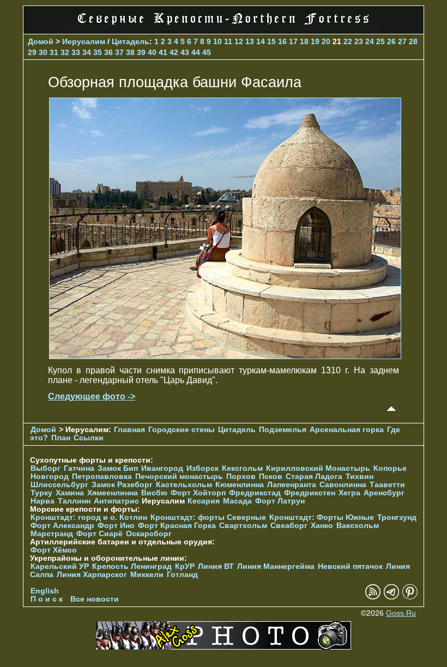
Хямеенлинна (112, 493)
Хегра (349, 493)
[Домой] (223, 27)
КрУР (185, 566)
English (45, 591)
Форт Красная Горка (177, 526)
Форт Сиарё (99, 534)
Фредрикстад (255, 493)
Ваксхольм (357, 526)
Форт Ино (116, 526)
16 (282, 41)
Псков (270, 476)
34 (86, 52)
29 (32, 52)
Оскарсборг (149, 534)
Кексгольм (242, 468)
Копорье (390, 468)
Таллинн (74, 501)
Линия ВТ (216, 566)
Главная (129, 430)
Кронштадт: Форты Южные (321, 517)
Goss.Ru (401, 613)
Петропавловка (102, 476)
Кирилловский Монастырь (318, 468)
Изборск (202, 468)
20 (326, 41)
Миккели (147, 575)
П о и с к (47, 599)
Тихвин (359, 476)
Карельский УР (60, 566)
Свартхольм (243, 526)
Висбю (154, 493)
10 (217, 41)
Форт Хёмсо (54, 550)
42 (174, 52)
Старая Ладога (314, 476)
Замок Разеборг (122, 485)
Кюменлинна (239, 485)
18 (304, 41)
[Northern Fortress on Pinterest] (410, 597)
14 (260, 41)
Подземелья (282, 430)
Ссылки (89, 438)
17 (293, 41)
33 (75, 52)
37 (119, 52)
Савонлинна (342, 485)
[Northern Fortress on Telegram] (391, 597)
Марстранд (52, 534)
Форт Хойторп (198, 493)
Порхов (241, 476)
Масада (237, 501)
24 (369, 41)
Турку (41, 493)
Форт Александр (62, 526)
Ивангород (162, 468)
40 (152, 52)
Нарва (43, 501)
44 (195, 52)
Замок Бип (118, 468)
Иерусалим (83, 41)
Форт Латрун (280, 501)
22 (347, 41)
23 (358, 41)
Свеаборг (288, 526)
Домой (40, 41)
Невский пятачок (350, 566)
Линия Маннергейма (276, 566)
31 (54, 52)
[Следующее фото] (225, 356)
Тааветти (387, 485)
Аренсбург (384, 493)
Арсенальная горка (347, 430)
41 (163, 52)
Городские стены (181, 430)
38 (130, 52)
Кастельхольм (184, 485)
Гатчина (79, 468)
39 (141, 52)
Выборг (46, 468)
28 (413, 41)
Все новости (94, 599)
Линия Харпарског (92, 575)
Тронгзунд (396, 517)
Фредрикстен (309, 493)
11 (228, 41)
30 (43, 52)
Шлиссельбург (59, 485)
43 (184, 52)
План (60, 438)
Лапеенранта (291, 485)
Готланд (182, 575)
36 (108, 52)
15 (271, 41)
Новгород (50, 476)
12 (238, 41)
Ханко (322, 526)
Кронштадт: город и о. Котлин (89, 517)
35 (97, 52)
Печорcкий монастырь (179, 476)
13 (249, 41)
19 (315, 41)
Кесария (204, 501)
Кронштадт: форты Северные (208, 517)
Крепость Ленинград (132, 566)
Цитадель (130, 41)
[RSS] (372, 597)
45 (206, 52)
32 (65, 52)
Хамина (70, 493)
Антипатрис (116, 501)
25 (380, 41)
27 (402, 41)
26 (391, 41)
